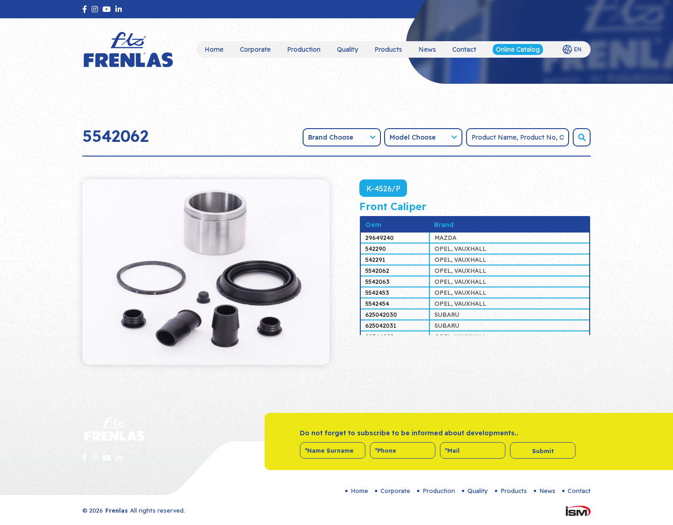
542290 (375, 248)
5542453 (377, 292)
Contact (464, 49)
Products (388, 49)
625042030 (381, 314)
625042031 (380, 325)
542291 (375, 259)
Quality (347, 49)
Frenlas (116, 510)
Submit (543, 451)
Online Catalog (518, 49)
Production (303, 49)
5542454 (377, 303)
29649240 (379, 237)
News (427, 49)
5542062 (377, 270)
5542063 (377, 281)
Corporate (255, 49)
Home (214, 49)
